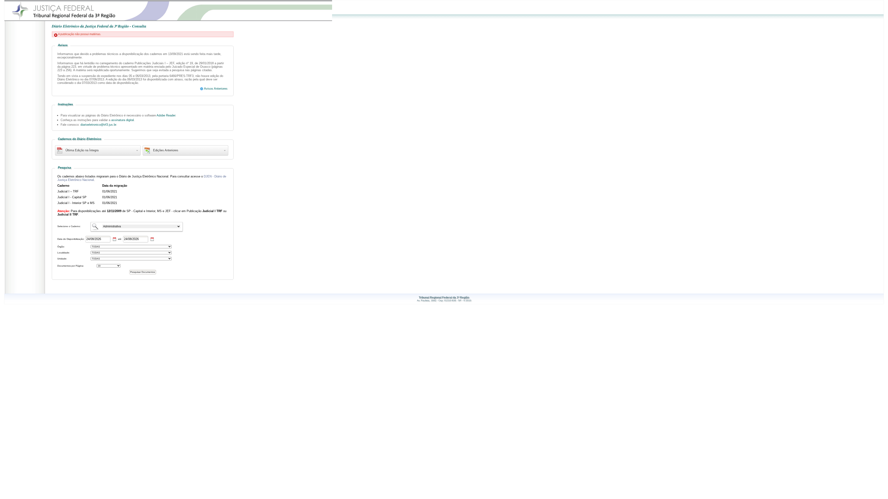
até (119, 239)
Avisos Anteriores (215, 88)
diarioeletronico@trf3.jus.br (98, 124)
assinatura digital (122, 120)
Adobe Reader (166, 115)
